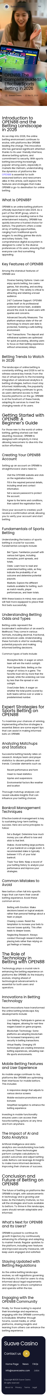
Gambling (11, 69)
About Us (9, 1387)
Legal (34, 1387)
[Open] (39, 6)
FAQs (35, 1364)
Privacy (18, 1387)
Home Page (12, 1364)
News (26, 1364)
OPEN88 (6, 174)
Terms (27, 1387)
